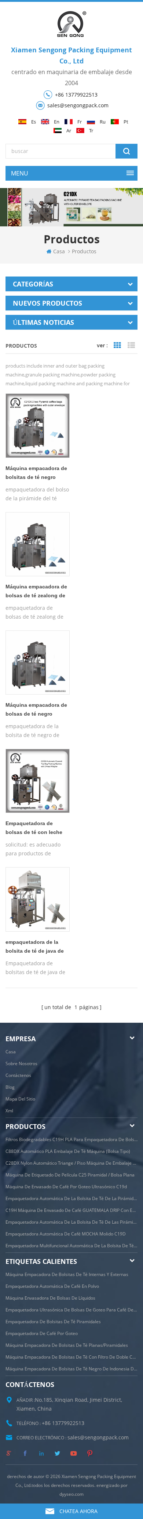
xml (9, 1111)
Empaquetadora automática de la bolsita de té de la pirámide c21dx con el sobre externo (72, 1198)
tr (91, 130)
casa (59, 251)
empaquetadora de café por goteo (42, 1333)
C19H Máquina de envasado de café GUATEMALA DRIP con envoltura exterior (72, 1210)
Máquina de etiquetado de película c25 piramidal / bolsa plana (70, 1175)
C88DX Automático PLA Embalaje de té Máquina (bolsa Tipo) (68, 1151)
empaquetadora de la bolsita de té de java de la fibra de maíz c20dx (35, 948)
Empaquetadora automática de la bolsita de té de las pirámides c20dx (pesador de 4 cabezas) (72, 1222)
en (56, 122)
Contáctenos (18, 1075)
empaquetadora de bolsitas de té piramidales (53, 1321)
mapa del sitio (20, 1099)
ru (103, 122)
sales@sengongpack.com (78, 105)
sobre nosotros (21, 1063)
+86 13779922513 (76, 94)
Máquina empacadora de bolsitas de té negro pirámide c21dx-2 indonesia (36, 474)
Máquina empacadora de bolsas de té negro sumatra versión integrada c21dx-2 (36, 711)
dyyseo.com (71, 1494)
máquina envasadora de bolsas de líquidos (50, 1298)
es (33, 122)
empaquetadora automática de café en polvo (52, 1286)
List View (131, 345)
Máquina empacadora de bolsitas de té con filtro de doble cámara (72, 1357)
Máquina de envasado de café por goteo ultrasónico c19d (66, 1186)
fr (79, 122)
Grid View (117, 345)
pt (126, 122)
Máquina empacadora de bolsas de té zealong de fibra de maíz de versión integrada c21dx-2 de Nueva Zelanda (36, 592)
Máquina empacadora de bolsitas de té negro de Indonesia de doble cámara (72, 1369)
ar (68, 130)
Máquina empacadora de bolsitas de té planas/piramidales (67, 1345)
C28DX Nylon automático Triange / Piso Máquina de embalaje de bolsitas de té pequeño (72, 1163)
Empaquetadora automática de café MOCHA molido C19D (66, 1234)
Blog (10, 1087)
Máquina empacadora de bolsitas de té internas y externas (67, 1274)
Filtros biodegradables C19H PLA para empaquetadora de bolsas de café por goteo (72, 1139)
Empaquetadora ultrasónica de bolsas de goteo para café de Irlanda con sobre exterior (72, 1310)
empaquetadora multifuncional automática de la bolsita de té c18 (72, 1245)
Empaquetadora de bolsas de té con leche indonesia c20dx (34, 829)
